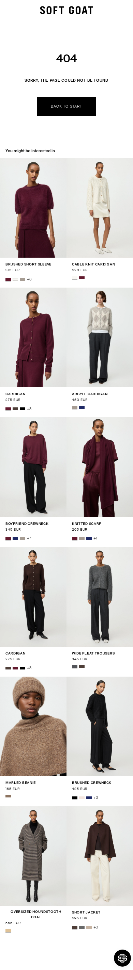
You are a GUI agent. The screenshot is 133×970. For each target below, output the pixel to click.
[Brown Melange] (8, 796)
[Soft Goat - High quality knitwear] (66, 10)
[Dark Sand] (89, 927)
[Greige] (22, 279)
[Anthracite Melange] (74, 666)
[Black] (22, 409)
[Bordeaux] (8, 279)
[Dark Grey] (82, 927)
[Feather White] (15, 279)
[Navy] (82, 407)
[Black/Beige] (8, 930)
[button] (122, 958)
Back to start (66, 106)
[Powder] (82, 798)
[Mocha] (15, 409)
